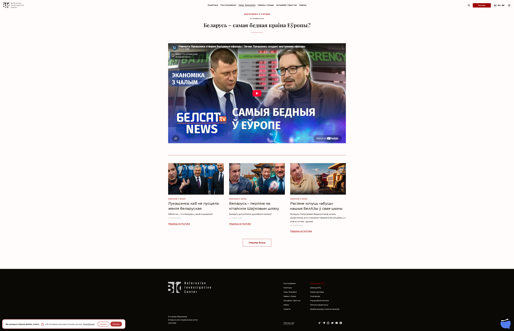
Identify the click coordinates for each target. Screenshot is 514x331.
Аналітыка (213, 5)
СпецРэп (287, 309)
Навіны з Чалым (266, 5)
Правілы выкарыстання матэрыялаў (324, 309)
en (503, 5)
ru (499, 5)
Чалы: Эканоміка (247, 5)
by (495, 5)
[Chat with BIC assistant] (505, 323)
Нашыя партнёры (317, 292)
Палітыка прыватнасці (319, 305)
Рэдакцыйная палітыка (319, 300)
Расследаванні (228, 5)
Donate (481, 5)
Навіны (302, 5)
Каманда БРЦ (315, 287)
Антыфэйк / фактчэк (286, 5)
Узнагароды (315, 296)
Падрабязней (89, 324)
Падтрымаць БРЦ (317, 283)
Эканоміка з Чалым (257, 14)
